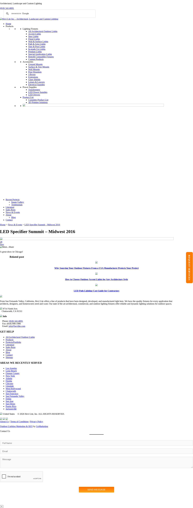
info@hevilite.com (17, 326)
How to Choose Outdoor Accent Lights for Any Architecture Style (96, 279)
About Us (4, 421)
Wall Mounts (34, 69)
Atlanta (9, 378)
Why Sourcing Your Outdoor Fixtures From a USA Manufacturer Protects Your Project (96, 268)
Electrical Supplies (36, 84)
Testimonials (16, 204)
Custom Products (36, 59)
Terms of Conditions (19, 421)
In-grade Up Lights (36, 49)
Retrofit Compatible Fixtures (41, 57)
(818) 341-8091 (7, 8)
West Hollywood (13, 388)
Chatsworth (11, 391)
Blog (13, 217)
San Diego (10, 404)
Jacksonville (11, 409)
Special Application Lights (40, 54)
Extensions (33, 77)
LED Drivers (34, 95)
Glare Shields (34, 79)
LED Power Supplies (37, 92)
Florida (9, 381)
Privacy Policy (36, 421)
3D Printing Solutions (38, 102)
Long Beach (11, 371)
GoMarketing (42, 426)
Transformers (34, 89)
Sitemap (9, 357)
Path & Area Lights (36, 44)
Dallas (8, 399)
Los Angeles (11, 368)
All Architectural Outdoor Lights (42, 31)
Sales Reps (10, 210)
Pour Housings (35, 72)
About (8, 215)
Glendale (10, 386)
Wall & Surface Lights (38, 41)
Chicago (9, 383)
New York (10, 376)
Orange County (12, 373)
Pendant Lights (35, 51)
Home (8, 24)
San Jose (9, 401)
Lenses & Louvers (36, 82)
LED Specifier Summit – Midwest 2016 (42, 224)
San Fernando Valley (15, 396)
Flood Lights (34, 39)
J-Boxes (31, 74)
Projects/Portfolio (13, 342)
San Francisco (12, 393)
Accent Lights (34, 34)
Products (9, 339)
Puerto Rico (11, 406)
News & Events (13, 212)
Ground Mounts (35, 64)
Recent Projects (12, 199)
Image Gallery (17, 202)
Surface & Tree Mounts (38, 67)
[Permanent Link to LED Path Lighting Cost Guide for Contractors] (96, 285)
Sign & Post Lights (36, 46)
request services (189, 267)
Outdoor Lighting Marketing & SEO (16, 426)
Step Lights (33, 36)
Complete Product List (38, 100)
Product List (28, 97)
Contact (9, 220)
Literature (10, 207)
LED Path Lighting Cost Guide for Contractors (96, 291)
